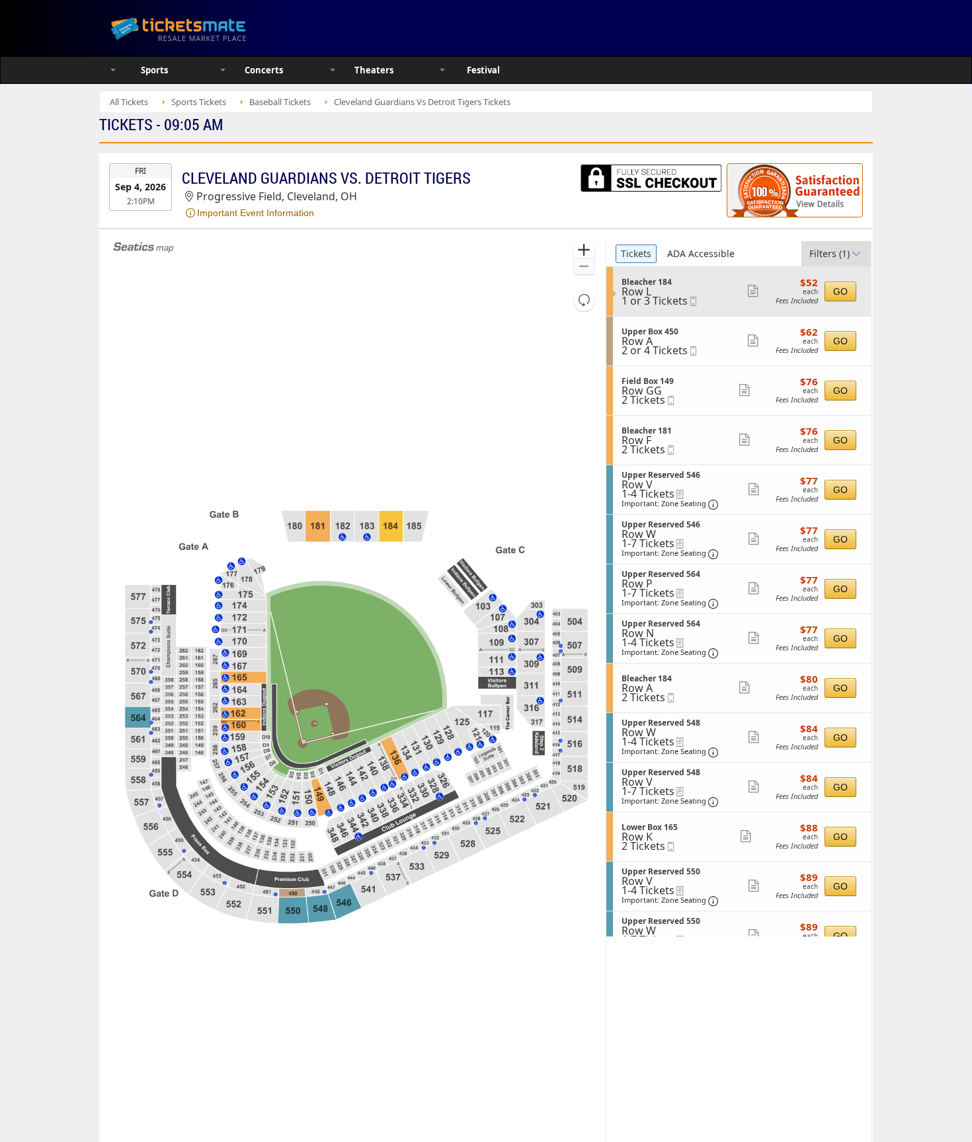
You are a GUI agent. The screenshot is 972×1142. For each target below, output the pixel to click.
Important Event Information (255, 213)
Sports (154, 70)
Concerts (264, 70)
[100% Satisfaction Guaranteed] (795, 190)
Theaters (373, 70)
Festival (483, 70)
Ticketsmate (241, 28)
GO (840, 291)
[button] (584, 250)
